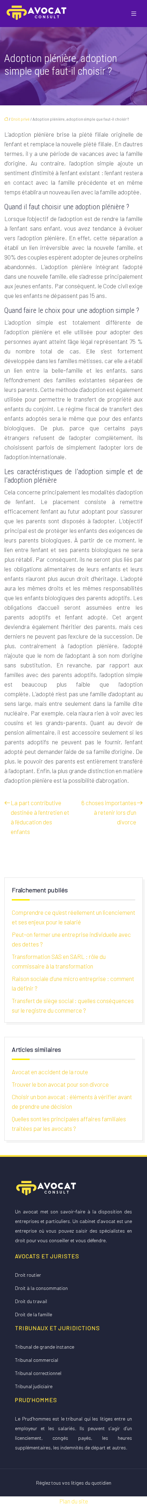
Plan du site (73, 1501)
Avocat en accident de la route (50, 1071)
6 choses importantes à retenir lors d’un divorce (108, 812)
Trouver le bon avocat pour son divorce (60, 1084)
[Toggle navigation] (134, 14)
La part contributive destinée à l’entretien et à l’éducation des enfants (40, 817)
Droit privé (20, 119)
